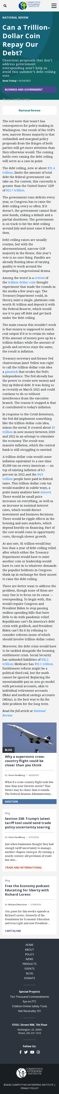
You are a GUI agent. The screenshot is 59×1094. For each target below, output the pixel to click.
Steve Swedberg (16, 775)
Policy (29, 954)
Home (29, 945)
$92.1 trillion (44, 664)
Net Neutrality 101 (29, 1011)
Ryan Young (9, 80)
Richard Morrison (17, 904)
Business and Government (24, 89)
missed (45, 492)
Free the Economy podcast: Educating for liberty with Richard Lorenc (27, 890)
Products (29, 964)
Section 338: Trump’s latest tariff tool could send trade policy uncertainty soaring (28, 822)
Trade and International (23, 867)
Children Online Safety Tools (29, 1006)
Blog (29, 973)
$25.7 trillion (15, 190)
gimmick (11, 372)
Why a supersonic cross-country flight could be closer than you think (25, 760)
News (29, 959)
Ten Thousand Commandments (29, 996)
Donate (29, 978)
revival (40, 278)
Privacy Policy (30, 1088)
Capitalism (13, 931)
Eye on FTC (29, 1001)
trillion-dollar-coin (22, 282)
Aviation (11, 801)
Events (30, 968)
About (29, 949)
